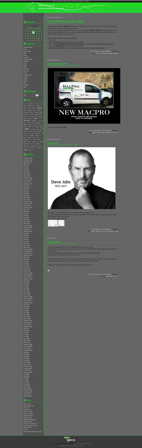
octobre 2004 (27, 394)
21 (34, 103)
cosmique (26, 112)
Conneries (76, 65)
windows (39, 147)
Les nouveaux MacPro (58, 64)
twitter (38, 143)
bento (25, 108)
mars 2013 (26, 196)
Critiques (25, 61)
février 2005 (26, 386)
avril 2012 (26, 217)
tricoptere (26, 143)
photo (36, 135)
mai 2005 (26, 380)
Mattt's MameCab (28, 406)
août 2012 (26, 209)
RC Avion (26, 71)
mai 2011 (25, 239)
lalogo (25, 126)
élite (30, 150)
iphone (30, 124)
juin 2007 (25, 332)
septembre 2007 (27, 326)
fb (41, 114)
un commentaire (95, 229)
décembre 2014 (27, 158)
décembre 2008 (27, 297)
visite (28, 147)
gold (36, 116)
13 (25, 103)
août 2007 (26, 328)
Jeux (24, 63)
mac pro (116, 132)
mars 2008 (26, 314)
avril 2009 (26, 289)
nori (33, 133)
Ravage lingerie (27, 421)
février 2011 (26, 245)
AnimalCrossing (27, 59)
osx (117, 276)
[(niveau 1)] (23, 103)
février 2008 (26, 316)
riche (34, 139)
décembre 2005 (27, 366)
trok (34, 143)
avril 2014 (26, 170)
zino (25, 150)
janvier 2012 (26, 223)
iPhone (25, 79)
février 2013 (26, 197)
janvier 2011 (26, 247)
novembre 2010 (27, 251)
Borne (25, 49)
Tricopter (25, 85)
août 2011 (26, 233)
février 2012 (26, 221)
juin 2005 (25, 378)
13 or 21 (30, 103)
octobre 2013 (27, 182)
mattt (26, 129)
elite (28, 114)
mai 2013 (26, 192)
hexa (33, 122)
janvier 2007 (26, 342)
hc (38, 120)
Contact (87, 1)
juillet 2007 (26, 330)
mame (41, 126)
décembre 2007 (27, 320)
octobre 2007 (27, 324)
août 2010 (26, 257)
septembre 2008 (27, 303)
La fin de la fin (54, 242)
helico (28, 122)
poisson (29, 137)
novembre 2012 (27, 203)
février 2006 (26, 362)
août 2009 (26, 281)
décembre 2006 (27, 344)
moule (35, 131)
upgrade (32, 145)
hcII (25, 122)
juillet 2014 (26, 164)
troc (30, 143)
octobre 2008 (27, 301)
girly (32, 116)
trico (37, 141)
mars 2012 (26, 219)
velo (36, 145)
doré (41, 112)
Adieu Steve (54, 143)
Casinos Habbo (27, 47)
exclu (32, 114)
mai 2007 (26, 334)
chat (25, 110)
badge (38, 105)
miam (38, 129)
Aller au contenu (57, 1)
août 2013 (26, 186)
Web (24, 67)
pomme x (111, 231)
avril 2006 (26, 358)
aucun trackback (105, 51)
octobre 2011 (27, 229)
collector (29, 110)
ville (25, 147)
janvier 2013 (26, 199)
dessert (36, 112)
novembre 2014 (27, 160)
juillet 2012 (26, 211)
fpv (28, 116)
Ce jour (25, 77)
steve (116, 231)
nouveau (38, 133)
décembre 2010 (27, 249)
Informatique (80, 23)
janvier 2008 (26, 318)
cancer (97, 231)
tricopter (41, 141)
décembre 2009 (27, 273)
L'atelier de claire (28, 415)
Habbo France (27, 427)
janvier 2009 (26, 295)
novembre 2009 (27, 275)
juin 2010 (25, 261)
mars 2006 (26, 360)
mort (107, 231)
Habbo (25, 65)
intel (111, 276)
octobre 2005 (27, 370)
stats (29, 141)
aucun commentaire (94, 130)
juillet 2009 (26, 283)
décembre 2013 (27, 178)
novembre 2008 (27, 299)
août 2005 (26, 374)
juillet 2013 (26, 188)
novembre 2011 (27, 227)
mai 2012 (26, 215)
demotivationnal (101, 132)
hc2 (42, 120)
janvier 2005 (26, 388)
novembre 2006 (27, 346)
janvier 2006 (26, 364)
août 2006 (26, 352)
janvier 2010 (26, 271)
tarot (33, 141)
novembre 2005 (27, 368)
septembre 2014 (27, 162)
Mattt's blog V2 (46, 5)
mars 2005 (26, 384)
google (40, 116)
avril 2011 (26, 241)
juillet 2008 (26, 307)
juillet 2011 (26, 235)
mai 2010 (26, 263)
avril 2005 (26, 382)
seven (25, 141)
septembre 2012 (27, 207)
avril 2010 (26, 265)
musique (40, 131)
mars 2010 (26, 267)
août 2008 (26, 304)
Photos (25, 81)
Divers (25, 55)
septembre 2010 (27, 255)
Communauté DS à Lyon (30, 425)
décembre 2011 (27, 225)
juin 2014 (25, 166)
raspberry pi (26, 139)
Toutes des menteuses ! (30, 423)
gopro (25, 118)
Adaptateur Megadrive (29, 419)
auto (34, 105)
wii (34, 147)
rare (37, 137)
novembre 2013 (27, 180)
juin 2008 (25, 308)
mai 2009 (26, 287)
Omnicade (26, 408)
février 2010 (26, 269)
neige (25, 133)
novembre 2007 (27, 322)
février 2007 (26, 340)
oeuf (25, 135)
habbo (35, 118)
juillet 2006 (26, 354)
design (108, 132)
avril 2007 (26, 336)
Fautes (25, 73)
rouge (38, 139)
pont (34, 137)
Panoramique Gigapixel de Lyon (32, 431)
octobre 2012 (27, 205)
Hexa (24, 87)
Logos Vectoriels (28, 414)
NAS (24, 83)
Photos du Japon (28, 411)
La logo (25, 429)
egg (25, 114)
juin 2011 (25, 237)
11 (33, 32)
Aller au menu (67, 1)
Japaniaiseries (27, 75)
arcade (29, 105)
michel (42, 129)
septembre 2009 (27, 279)
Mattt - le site (27, 404)
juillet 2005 (26, 376)
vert (40, 145)
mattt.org (33, 129)
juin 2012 (25, 213)
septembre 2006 (27, 350)
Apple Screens (27, 417)
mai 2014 (26, 168)
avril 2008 (26, 312)
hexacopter (38, 122)
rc (31, 139)
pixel (25, 137)
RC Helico (26, 69)
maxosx (104, 53)
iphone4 (35, 124)
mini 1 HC (26, 131)
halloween (34, 120)
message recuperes (112, 53)
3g (37, 103)
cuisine (31, 112)
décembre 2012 (27, 201)
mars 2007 (26, 338)
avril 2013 (26, 193)
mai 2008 (26, 310)
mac (97, 53)
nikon (29, 133)
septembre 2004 (27, 396)
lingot (29, 126)
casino (39, 108)
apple (94, 132)
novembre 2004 (27, 392)
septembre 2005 (27, 372)
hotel (25, 124)
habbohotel (27, 120)
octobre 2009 (27, 277)
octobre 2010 (27, 253)
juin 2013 (25, 190)
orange (31, 135)
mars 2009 (26, 291)
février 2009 (26, 293)
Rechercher (31, 91)
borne (33, 108)
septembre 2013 (27, 184)
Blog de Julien (27, 410)
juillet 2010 (26, 259)
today (75, 145)
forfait (25, 116)
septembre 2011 (27, 231)
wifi (32, 147)
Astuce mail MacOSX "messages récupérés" (67, 21)
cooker (34, 110)
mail (100, 53)
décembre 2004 (27, 390)
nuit (42, 133)
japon (40, 124)
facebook (37, 114)
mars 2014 (26, 172)
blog (29, 108)
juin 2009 (25, 285)
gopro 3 (30, 118)
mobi (31, 131)
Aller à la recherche (78, 1)
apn (43, 103)
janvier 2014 (26, 176)
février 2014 (26, 174)
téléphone (26, 145)
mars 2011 (26, 243)
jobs (101, 231)
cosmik (39, 110)
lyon (33, 126)
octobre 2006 (27, 348)
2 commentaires (95, 51)
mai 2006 (26, 356)
